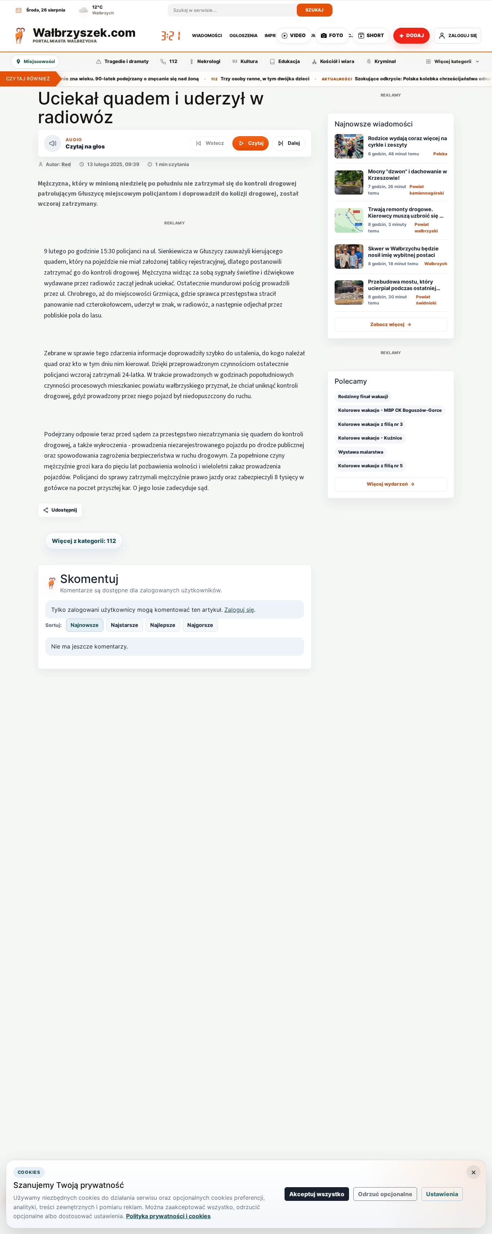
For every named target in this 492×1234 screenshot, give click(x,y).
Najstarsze (124, 625)
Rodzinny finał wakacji (363, 396)
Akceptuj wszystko (316, 1194)
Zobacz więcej (391, 324)
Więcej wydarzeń (391, 484)
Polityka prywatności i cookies (168, 1216)
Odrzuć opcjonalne (385, 1194)
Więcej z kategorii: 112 (84, 540)
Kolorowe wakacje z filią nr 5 (370, 465)
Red (66, 164)
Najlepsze (162, 625)
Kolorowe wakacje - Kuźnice (370, 438)
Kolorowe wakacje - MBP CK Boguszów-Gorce (390, 410)
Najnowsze (85, 625)
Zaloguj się (239, 609)
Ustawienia (442, 1194)
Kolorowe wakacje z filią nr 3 (370, 424)
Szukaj (314, 10)
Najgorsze (200, 625)
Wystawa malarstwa (360, 452)
